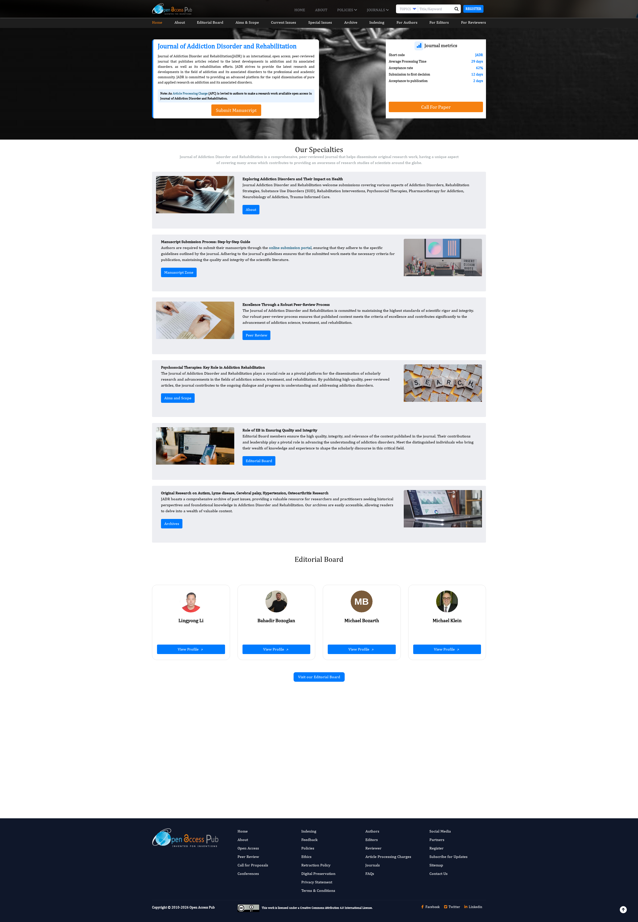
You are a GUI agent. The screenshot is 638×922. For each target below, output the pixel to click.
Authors (372, 831)
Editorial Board (210, 22)
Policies (345, 9)
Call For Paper (436, 107)
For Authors (407, 22)
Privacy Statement (316, 882)
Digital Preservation (318, 873)
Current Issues (283, 22)
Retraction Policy (315, 865)
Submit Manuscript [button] (236, 110)
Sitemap (436, 865)
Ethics (306, 856)
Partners (436, 839)
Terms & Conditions (318, 890)
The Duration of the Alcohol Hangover (260, 740)
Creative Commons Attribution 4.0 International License (336, 908)
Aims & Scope (247, 22)
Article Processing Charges (388, 856)
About (321, 9)
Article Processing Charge (190, 93)
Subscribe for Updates (448, 856)
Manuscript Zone (178, 272)
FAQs (369, 873)
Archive (350, 22)
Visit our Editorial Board (319, 676)
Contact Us (438, 873)
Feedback (309, 839)
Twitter (454, 907)
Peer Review (256, 335)
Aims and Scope (177, 398)
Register (473, 9)
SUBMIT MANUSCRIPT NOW (369, 784)
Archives (171, 523)
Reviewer (373, 848)
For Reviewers (473, 22)
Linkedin (475, 907)
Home (299, 9)
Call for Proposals (253, 865)
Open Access (248, 848)
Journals (376, 9)
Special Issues (320, 22)
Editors (371, 839)
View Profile (189, 649)
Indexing (376, 22)
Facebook (432, 907)
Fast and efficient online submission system (288, 785)
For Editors (439, 22)
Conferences (248, 873)
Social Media (440, 831)
